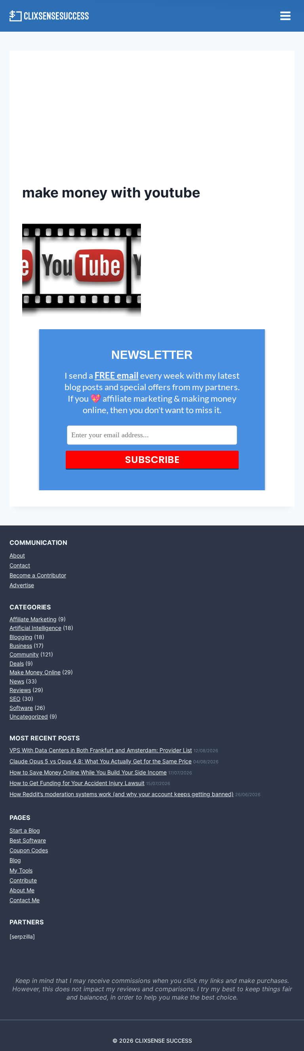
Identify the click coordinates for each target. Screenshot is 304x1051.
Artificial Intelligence (35, 627)
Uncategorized (29, 716)
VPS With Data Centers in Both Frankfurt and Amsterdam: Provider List (101, 750)
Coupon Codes (29, 850)
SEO (15, 698)
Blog (15, 860)
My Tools (21, 870)
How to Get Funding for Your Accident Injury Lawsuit (77, 783)
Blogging (21, 637)
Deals (17, 663)
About (17, 555)
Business (21, 645)
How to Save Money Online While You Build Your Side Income (88, 772)
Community (24, 654)
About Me (22, 890)
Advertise (22, 585)
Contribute (23, 880)
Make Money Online (35, 672)
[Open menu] (285, 16)
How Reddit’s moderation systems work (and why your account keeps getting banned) (122, 794)
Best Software (28, 840)
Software (21, 707)
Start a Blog (25, 830)
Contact (20, 565)
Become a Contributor (38, 575)
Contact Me (25, 900)
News (17, 681)
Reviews (20, 690)
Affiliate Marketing (33, 619)
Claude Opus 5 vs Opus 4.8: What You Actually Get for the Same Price (101, 761)
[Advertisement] (152, 122)
